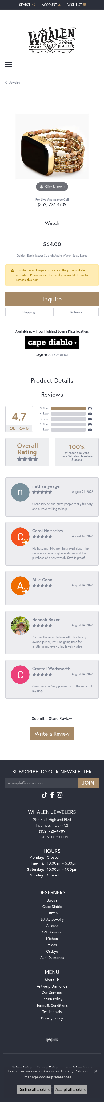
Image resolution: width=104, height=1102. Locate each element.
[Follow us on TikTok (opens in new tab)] (44, 795)
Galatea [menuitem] (52, 925)
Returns (76, 312)
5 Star (44, 408)
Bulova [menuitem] (52, 900)
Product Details (52, 380)
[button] (26, 4)
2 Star (44, 424)
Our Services (52, 992)
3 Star (44, 419)
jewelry (14, 82)
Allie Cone (42, 579)
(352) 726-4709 (52, 204)
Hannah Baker (46, 619)
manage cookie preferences (47, 1077)
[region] (52, 146)
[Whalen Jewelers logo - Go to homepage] (52, 38)
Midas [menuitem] (52, 944)
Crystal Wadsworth (51, 668)
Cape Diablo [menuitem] (52, 906)
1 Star (44, 430)
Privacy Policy (52, 1018)
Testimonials (52, 1011)
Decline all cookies (34, 1089)
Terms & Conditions (52, 1005)
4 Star (44, 414)
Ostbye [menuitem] (52, 951)
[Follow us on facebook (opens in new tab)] (52, 795)
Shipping (28, 312)
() (90, 408)
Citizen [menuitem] (52, 912)
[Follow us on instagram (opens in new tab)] (59, 795)
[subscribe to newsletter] (88, 783)
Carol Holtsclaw (47, 530)
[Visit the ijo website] (52, 1040)
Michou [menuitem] (52, 938)
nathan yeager (46, 486)
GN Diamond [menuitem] (52, 932)
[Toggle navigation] (8, 64)
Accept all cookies (70, 1089)
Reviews (52, 394)
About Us (52, 979)
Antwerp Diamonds (52, 986)
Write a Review (52, 733)
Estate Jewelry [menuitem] (52, 919)
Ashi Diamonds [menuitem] (52, 957)
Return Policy (52, 998)
